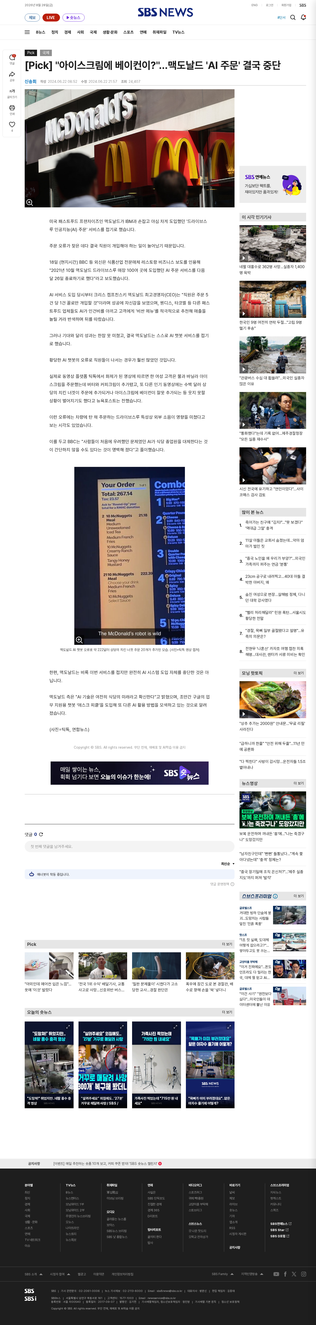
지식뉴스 (275, 1192)
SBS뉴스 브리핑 (117, 1231)
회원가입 (286, 5)
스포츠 (128, 32)
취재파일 (159, 32)
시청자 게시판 (237, 1234)
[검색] (293, 17)
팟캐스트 (275, 1198)
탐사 (150, 1243)
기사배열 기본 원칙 (205, 1301)
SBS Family (223, 1274)
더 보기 (226, 943)
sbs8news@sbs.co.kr (169, 1291)
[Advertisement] (129, 913)
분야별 (29, 1184)
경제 (67, 32)
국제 (93, 32)
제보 (232, 1198)
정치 (54, 32)
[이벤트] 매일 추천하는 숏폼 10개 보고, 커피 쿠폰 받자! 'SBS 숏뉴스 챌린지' (105, 1163)
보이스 (111, 1225)
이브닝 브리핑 (115, 1198)
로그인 (269, 5)
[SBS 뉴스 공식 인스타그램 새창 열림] (304, 1274)
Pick (31, 52)
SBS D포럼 (277, 1235)
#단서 (281, 18)
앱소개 (233, 1222)
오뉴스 (70, 1222)
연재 (150, 1184)
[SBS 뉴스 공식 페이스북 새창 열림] (285, 1274)
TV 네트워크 (32, 1240)
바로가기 (234, 1184)
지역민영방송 (252, 1274)
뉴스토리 (71, 1234)
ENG (255, 5)
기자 (232, 1216)
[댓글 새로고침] (41, 834)
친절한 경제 (155, 1204)
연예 (143, 32)
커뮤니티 (275, 1204)
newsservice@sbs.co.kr (162, 1298)
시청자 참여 (60, 1274)
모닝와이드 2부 (75, 1210)
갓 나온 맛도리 (197, 1231)
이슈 (27, 1246)
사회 (80, 32)
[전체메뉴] (27, 32)
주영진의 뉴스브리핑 (78, 1216)
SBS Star (277, 1229)
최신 (27, 1192)
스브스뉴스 (195, 1222)
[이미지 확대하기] (30, 202)
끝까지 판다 (155, 1237)
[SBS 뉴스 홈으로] (165, 12)
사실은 (152, 1192)
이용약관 (98, 1274)
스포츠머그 (195, 1192)
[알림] (303, 17)
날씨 (232, 1192)
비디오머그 (195, 1184)
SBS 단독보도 (156, 1198)
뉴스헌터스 (72, 1198)
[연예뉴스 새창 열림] (272, 184)
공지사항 (234, 1247)
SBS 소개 (34, 1274)
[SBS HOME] (303, 5)
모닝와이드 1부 (75, 1204)
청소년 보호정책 (230, 1301)
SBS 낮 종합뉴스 (117, 1237)
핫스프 (243, 935)
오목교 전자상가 (198, 1237)
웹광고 (82, 1274)
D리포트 (153, 1216)
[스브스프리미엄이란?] (276, 896)
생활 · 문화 (31, 1222)
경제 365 (153, 1210)
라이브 (233, 1204)
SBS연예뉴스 (279, 1223)
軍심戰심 (112, 1192)
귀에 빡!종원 (196, 1198)
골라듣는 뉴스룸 (116, 1219)
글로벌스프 (245, 908)
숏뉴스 (233, 1210)
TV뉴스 (178, 32)
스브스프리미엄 (279, 1184)
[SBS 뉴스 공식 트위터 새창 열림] (294, 1274)
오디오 (111, 1211)
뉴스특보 (71, 1240)
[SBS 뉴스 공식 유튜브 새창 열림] (276, 1274)
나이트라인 (72, 1228)
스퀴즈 (274, 1210)
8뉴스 (40, 32)
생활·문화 (110, 32)
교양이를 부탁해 (248, 962)
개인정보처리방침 (122, 1274)
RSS (232, 1228)
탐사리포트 (154, 1228)
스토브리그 (195, 1210)
